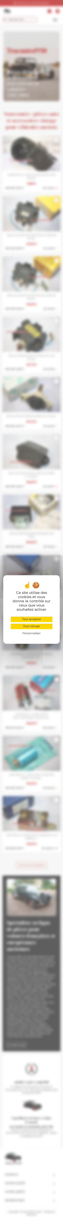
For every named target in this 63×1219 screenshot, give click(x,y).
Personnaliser (31, 633)
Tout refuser (31, 626)
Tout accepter (31, 619)
